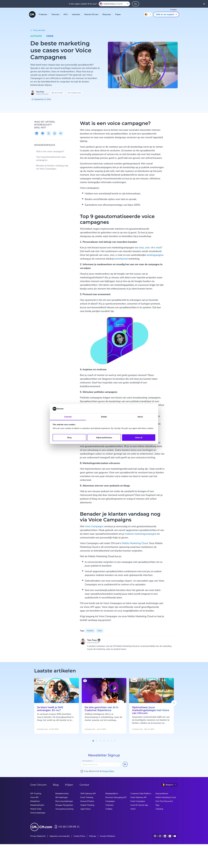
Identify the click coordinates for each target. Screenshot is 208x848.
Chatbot (108, 809)
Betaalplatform (111, 793)
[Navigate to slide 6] (111, 741)
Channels (109, 805)
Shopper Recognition (64, 805)
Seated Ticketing (87, 805)
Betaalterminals (62, 793)
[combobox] (114, 3)
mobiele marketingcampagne (140, 533)
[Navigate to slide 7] (115, 741)
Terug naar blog (39, 30)
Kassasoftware (162, 793)
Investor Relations (107, 836)
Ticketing (159, 809)
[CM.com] (32, 14)
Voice (49, 36)
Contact (84, 784)
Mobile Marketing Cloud (135, 543)
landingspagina (155, 255)
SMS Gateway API (88, 793)
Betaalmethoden (37, 805)
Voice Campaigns (94, 526)
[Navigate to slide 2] (97, 741)
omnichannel (121, 258)
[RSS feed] (169, 836)
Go (135, 4)
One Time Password (164, 801)
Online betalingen (37, 812)
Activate (36, 36)
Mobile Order (36, 809)
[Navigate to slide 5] (107, 741)
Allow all (138, 438)
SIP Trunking (35, 793)
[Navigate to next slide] (174, 703)
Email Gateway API (138, 797)
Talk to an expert (165, 14)
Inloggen (173, 9)
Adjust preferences (104, 438)
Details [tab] (104, 417)
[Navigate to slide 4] (104, 741)
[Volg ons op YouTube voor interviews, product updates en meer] (174, 836)
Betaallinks (35, 801)
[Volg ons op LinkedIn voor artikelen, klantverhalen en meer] (164, 836)
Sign (157, 805)
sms (147, 247)
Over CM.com (38, 784)
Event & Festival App (139, 805)
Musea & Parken (87, 801)
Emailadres (87, 760)
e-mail (157, 247)
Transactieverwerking (64, 809)
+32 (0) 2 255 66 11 (69, 826)
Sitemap (92, 836)
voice (141, 247)
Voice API (34, 797)
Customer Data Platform (140, 793)
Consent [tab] (68, 417)
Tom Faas (40, 92)
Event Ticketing (86, 797)
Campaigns (110, 801)
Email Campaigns (137, 801)
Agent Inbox (85, 809)
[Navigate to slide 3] (100, 741)
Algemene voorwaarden (59, 836)
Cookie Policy (79, 836)
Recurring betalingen (64, 801)
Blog (56, 784)
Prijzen (118, 14)
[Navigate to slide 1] (93, 741)
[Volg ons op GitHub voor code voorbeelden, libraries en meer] (155, 836)
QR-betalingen (61, 797)
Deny (69, 438)
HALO (133, 809)
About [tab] (140, 417)
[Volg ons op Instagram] (159, 836)
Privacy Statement (38, 836)
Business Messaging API (115, 797)
